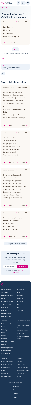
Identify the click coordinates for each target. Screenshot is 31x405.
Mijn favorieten (6, 351)
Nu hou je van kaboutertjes (10, 170)
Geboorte (4, 298)
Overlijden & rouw (7, 301)
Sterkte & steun (6, 304)
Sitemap (15, 401)
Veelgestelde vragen (23, 370)
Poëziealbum (5, 8)
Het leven (4, 339)
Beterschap (4, 307)
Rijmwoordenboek (7, 361)
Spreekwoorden (6, 376)
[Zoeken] (18, 3)
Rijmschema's (5, 367)
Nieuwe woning (6, 313)
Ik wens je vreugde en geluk (11, 213)
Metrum (3, 370)
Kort (3, 73)
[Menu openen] (28, 3)
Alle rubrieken (5, 354)
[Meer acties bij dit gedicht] (20, 42)
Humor (3, 345)
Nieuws (15, 393)
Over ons (19, 361)
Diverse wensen (6, 316)
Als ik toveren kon (8, 133)
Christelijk (4, 330)
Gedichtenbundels (22, 367)
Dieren (3, 333)
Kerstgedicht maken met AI (23, 337)
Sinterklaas (20, 295)
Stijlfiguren (4, 373)
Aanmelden (22, 266)
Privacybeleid (15, 386)
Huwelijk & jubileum (7, 295)
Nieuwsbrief (20, 373)
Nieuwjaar (20, 310)
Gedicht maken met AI (23, 327)
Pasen (18, 307)
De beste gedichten (7, 348)
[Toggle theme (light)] (23, 3)
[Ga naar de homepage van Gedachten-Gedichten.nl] (6, 3)
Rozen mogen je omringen (10, 87)
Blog (15, 397)
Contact (19, 376)
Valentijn (19, 304)
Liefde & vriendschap (7, 324)
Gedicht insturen (22, 364)
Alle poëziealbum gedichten (16, 244)
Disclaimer (15, 390)
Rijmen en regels (6, 364)
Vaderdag (20, 301)
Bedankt (4, 310)
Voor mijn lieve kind (7, 342)
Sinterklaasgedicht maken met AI (22, 332)
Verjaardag (4, 292)
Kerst (18, 292)
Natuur (3, 336)
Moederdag (20, 298)
